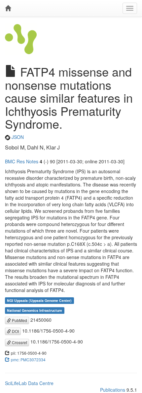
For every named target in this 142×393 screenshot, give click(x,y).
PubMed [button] (19, 320)
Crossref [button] (19, 342)
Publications (112, 389)
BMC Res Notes (21, 161)
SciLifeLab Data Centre (29, 383)
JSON (17, 137)
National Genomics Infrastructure (34, 310)
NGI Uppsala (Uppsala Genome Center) (39, 300)
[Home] (8, 8)
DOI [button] (15, 331)
